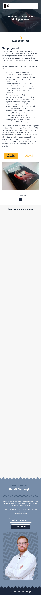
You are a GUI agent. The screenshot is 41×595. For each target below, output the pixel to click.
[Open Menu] (35, 6)
